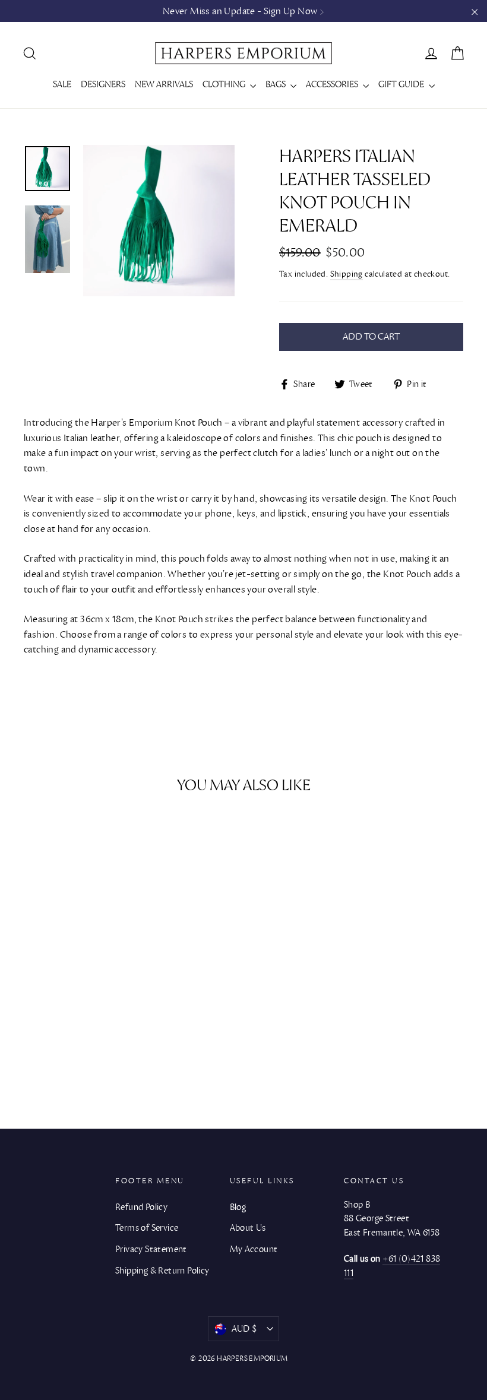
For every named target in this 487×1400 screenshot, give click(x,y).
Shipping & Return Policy (162, 1270)
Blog (238, 1207)
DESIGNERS (103, 84)
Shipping (346, 274)
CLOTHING (225, 84)
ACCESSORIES (333, 84)
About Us (248, 1227)
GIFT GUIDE (402, 84)
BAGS (276, 84)
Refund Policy (141, 1207)
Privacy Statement (151, 1249)
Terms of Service (146, 1227)
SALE (62, 84)
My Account (254, 1249)
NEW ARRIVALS (164, 84)
